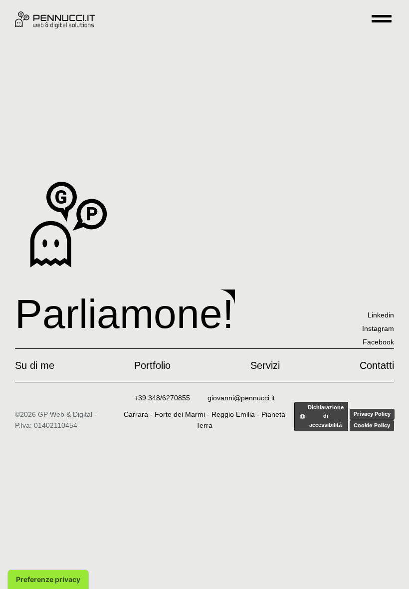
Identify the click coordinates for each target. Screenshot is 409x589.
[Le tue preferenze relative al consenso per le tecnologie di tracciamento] (48, 579)
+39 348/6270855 (162, 398)
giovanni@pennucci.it (241, 398)
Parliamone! (124, 313)
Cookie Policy (372, 425)
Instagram (378, 328)
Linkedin (381, 315)
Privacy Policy (372, 413)
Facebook (378, 342)
